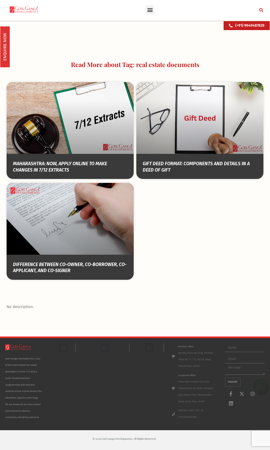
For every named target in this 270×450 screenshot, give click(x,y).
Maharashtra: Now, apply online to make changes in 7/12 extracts (60, 167)
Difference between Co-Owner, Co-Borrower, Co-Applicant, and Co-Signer (70, 267)
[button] (150, 9)
